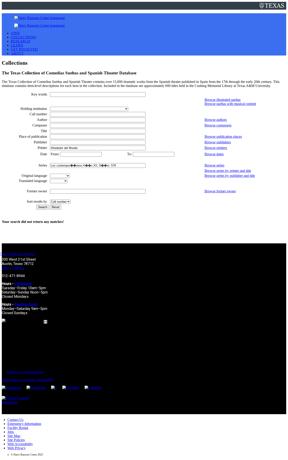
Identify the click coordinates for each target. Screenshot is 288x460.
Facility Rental (17, 428)
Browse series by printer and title (228, 171)
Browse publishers (218, 142)
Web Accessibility (20, 444)
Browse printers (216, 148)
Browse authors (216, 120)
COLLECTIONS (23, 37)
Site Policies (16, 440)
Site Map (13, 436)
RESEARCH (20, 41)
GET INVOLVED (24, 49)
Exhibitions (23, 284)
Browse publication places (223, 136)
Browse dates (214, 154)
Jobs (10, 432)
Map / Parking (13, 268)
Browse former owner (220, 191)
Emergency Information (24, 424)
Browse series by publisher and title (230, 176)
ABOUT (17, 53)
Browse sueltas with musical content (230, 104)
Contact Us (15, 420)
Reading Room (25, 304)
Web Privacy (16, 448)
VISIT (15, 33)
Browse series (214, 165)
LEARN (17, 45)
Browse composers (218, 125)
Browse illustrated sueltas (223, 100)
